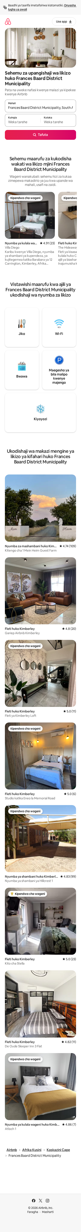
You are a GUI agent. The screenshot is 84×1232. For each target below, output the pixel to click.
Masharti (48, 1212)
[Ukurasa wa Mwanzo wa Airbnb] (8, 21)
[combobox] (40, 107)
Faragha (32, 1212)
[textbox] (22, 122)
